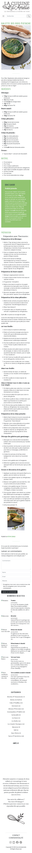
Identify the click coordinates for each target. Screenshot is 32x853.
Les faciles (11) (16, 721)
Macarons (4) (16, 727)
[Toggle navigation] (3, 16)
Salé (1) (16, 730)
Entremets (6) (16, 706)
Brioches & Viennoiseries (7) (16, 697)
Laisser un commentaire (9, 592)
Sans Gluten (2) (16, 733)
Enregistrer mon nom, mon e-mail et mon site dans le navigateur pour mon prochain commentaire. (16, 586)
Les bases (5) (16, 718)
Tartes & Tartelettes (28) (16, 736)
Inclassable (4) (16, 715)
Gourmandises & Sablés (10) (16, 712)
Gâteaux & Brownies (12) (16, 709)
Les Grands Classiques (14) (16, 724)
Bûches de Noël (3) (16, 700)
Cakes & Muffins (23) (16, 703)
